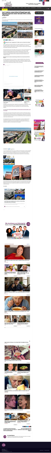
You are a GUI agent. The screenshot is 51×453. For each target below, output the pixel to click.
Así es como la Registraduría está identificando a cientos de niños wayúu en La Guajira (24, 429)
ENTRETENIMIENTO (33, 7)
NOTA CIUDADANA (39, 7)
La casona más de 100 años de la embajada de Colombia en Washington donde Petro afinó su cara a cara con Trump (39, 90)
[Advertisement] (17, 215)
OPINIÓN (22, 7)
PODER (14, 7)
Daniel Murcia (12, 435)
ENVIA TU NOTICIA (5, 9)
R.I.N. (9, 9)
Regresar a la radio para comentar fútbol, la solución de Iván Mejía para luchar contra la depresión (39, 86)
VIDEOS (25, 7)
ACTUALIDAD (10, 7)
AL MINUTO (6, 7)
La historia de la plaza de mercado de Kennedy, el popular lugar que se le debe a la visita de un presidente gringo (10, 429)
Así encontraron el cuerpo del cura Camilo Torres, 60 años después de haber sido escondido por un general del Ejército (39, 81)
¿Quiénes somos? (42, 450)
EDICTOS (29, 7)
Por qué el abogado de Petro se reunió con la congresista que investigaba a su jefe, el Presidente (39, 67)
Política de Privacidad (46, 450)
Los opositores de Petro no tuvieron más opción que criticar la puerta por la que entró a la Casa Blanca (39, 76)
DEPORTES (18, 7)
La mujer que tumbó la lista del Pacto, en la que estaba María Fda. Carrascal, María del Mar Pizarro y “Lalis (39, 71)
